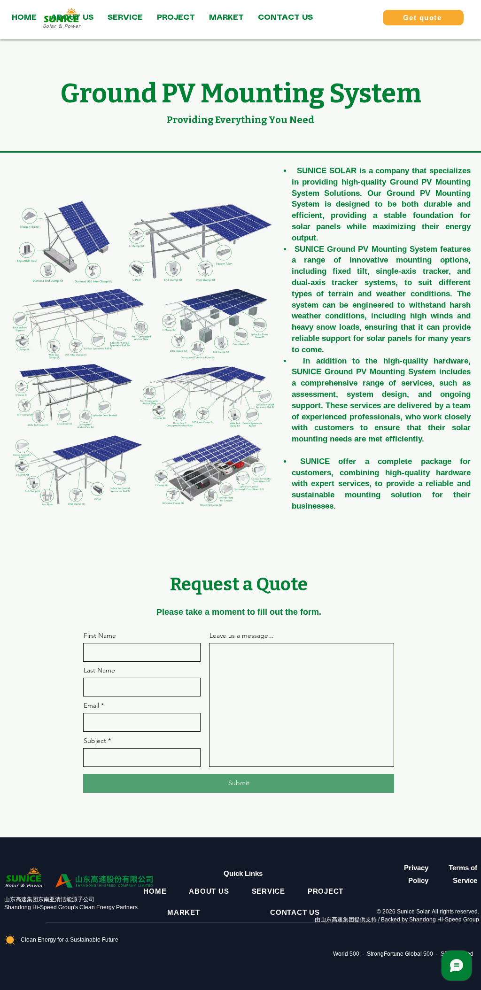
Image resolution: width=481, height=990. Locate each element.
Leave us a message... (241, 635)
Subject (95, 740)
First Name (100, 635)
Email (91, 705)
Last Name (99, 670)
